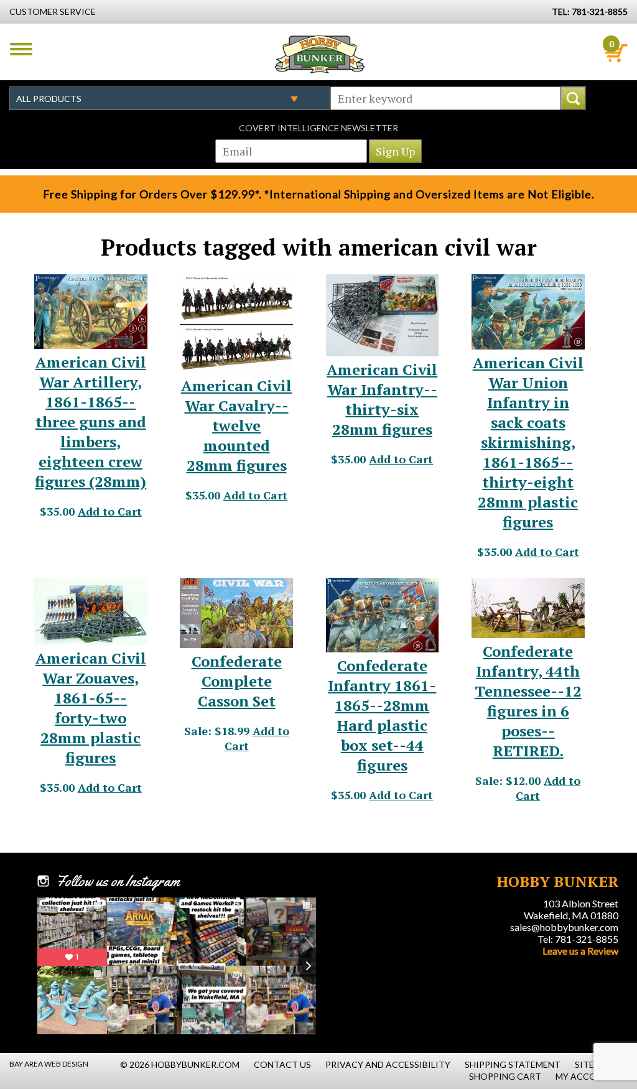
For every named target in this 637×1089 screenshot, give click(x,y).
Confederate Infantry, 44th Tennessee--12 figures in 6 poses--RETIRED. (528, 701)
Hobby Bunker (319, 54)
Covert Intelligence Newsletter (318, 128)
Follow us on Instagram (118, 881)
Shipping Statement (512, 1064)
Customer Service (52, 11)
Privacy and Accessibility (387, 1064)
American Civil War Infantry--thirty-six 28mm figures (382, 399)
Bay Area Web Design (48, 1063)
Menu (21, 49)
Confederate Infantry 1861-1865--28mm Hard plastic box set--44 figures (382, 715)
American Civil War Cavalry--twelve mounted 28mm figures (236, 425)
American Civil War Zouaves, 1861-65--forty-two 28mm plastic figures (90, 707)
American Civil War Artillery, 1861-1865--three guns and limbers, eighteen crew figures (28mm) (90, 421)
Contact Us (282, 1064)
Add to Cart (110, 511)
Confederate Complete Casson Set (237, 681)
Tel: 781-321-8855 (577, 939)
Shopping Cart (505, 1076)
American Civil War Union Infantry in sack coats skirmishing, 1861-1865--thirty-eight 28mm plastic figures (528, 442)
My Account (585, 1076)
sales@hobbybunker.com (564, 927)
